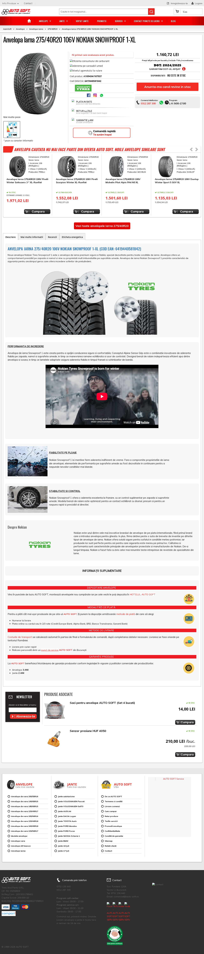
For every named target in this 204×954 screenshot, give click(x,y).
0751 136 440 (64, 886)
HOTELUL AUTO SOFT (142, 594)
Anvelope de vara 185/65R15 (24, 806)
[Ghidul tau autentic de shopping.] (9, 913)
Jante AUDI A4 (64, 811)
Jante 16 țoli (63, 846)
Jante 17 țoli (63, 851)
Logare (198, 3)
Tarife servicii (111, 821)
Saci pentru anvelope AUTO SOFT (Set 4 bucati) (102, 703)
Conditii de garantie (114, 836)
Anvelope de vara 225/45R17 (24, 811)
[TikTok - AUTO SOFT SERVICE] (115, 911)
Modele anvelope (19, 836)
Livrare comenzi (112, 806)
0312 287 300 (148, 103)
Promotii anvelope (113, 826)
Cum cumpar (111, 811)
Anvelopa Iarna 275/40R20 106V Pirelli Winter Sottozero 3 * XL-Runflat (27, 181)
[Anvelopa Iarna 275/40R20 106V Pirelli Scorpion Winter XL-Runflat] (78, 167)
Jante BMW (63, 841)
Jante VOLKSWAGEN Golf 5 (70, 806)
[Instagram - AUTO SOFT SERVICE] (121, 911)
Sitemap (109, 841)
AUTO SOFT (16, 13)
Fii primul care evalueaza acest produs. (93, 54)
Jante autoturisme (66, 796)
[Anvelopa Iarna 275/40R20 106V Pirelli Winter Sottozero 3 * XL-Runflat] (28, 167)
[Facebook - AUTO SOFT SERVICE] (109, 911)
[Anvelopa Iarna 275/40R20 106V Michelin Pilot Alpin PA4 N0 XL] (127, 167)
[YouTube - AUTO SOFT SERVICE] (127, 911)
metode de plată (125, 614)
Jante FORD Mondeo (67, 826)
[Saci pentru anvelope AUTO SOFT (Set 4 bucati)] (54, 711)
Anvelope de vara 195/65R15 (24, 801)
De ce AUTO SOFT (113, 796)
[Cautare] (151, 11)
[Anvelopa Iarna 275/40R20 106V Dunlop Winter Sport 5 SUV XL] (177, 167)
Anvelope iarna (18, 851)
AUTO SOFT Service (173, 778)
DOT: (158, 65)
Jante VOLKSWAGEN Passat (71, 801)
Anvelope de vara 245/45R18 (24, 826)
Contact (28, 3)
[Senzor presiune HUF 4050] (54, 739)
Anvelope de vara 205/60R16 (24, 816)
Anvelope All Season (21, 846)
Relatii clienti (110, 846)
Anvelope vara (18, 841)
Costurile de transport (20, 637)
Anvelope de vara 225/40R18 (24, 821)
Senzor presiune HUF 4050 (88, 731)
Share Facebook (89, 96)
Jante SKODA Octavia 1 (69, 836)
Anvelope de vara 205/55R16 (24, 796)
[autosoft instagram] (95, 96)
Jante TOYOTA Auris (67, 821)
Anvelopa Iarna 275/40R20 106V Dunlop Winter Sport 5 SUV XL (177, 181)
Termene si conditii (113, 801)
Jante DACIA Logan (67, 816)
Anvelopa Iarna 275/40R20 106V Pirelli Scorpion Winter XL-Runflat (77, 181)
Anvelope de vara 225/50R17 (24, 831)
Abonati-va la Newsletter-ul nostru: (22, 705)
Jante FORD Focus (66, 831)
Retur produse (111, 816)
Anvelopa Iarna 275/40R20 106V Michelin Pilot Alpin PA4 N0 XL (123, 181)
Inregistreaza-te (179, 3)
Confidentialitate (112, 831)
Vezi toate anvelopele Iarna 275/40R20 (102, 226)
